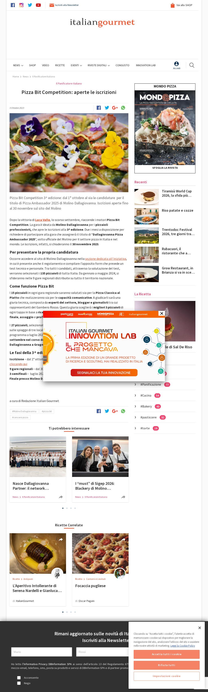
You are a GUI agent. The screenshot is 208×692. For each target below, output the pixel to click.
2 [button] (67, 508)
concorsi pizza (20, 417)
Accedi (176, 68)
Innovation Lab (146, 65)
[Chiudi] (199, 627)
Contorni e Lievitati (96, 578)
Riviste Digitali (97, 65)
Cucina (150, 395)
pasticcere (153, 417)
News (17, 65)
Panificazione (155, 384)
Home (16, 76)
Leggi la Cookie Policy (182, 645)
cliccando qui (18, 364)
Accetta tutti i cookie (166, 654)
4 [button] (75, 508)
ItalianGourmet (25, 601)
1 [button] (63, 508)
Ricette (16, 578)
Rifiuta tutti (166, 665)
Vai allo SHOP (184, 5)
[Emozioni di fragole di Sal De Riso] (164, 321)
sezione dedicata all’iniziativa (105, 259)
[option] (37, 469)
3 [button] (71, 508)
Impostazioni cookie (166, 676)
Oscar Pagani (86, 601)
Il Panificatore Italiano (43, 76)
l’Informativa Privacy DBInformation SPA (47, 664)
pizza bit (47, 411)
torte (149, 428)
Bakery (150, 406)
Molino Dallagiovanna (24, 411)
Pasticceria (154, 373)
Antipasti (28, 578)
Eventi (75, 65)
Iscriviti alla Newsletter (67, 4)
